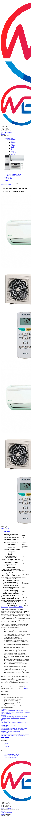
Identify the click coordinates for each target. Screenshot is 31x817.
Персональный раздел (7, 808)
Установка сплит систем (11, 755)
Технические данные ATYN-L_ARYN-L (12, 607)
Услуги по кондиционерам (11, 754)
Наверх (3, 811)
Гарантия (6, 747)
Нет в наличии (5, 528)
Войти (3, 132)
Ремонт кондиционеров (10, 757)
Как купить (7, 745)
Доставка (6, 743)
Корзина (3, 134)
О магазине (7, 746)
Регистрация (8, 132)
